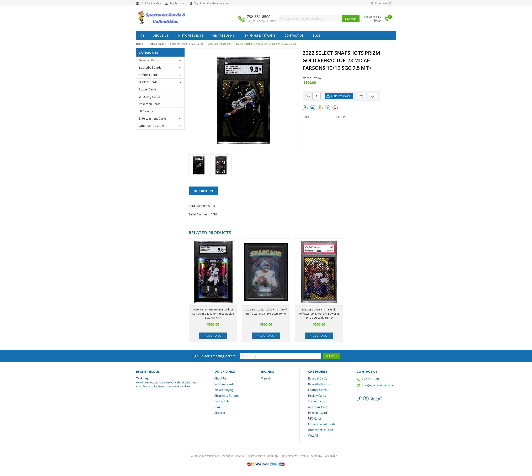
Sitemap (219, 413)
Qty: (308, 96)
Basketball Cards (150, 67)
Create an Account (218, 3)
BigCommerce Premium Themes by (309, 456)
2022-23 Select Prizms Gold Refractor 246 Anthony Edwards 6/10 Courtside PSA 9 (319, 313)
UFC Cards (146, 111)
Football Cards (156, 43)
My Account (177, 3)
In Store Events (190, 35)
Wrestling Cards (149, 97)
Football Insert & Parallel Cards (186, 43)
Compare (382, 3)
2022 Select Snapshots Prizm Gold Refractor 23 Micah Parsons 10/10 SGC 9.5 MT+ (253, 43)
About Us (160, 35)
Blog (316, 35)
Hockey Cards (148, 82)
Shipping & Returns (260, 35)
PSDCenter (330, 456)
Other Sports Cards (152, 126)
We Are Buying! (223, 35)
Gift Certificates (151, 3)
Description (203, 191)
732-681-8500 (261, 18)
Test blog (142, 378)
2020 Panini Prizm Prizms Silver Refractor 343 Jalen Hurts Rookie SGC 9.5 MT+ (213, 313)
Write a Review (312, 78)
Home (139, 43)
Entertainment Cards (152, 118)
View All (266, 378)
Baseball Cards (149, 60)
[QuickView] (210, 272)
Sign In (198, 3)
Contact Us (293, 35)
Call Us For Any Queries (261, 21)
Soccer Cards (147, 89)
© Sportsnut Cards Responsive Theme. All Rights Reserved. (234, 456)
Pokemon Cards (149, 104)
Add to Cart (215, 336)
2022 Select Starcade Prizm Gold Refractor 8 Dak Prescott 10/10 (266, 311)
